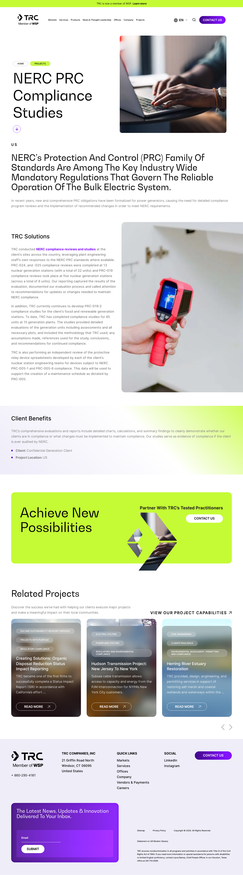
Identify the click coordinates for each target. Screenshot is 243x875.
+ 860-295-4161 (23, 775)
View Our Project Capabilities (188, 612)
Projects (140, 20)
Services (63, 20)
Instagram (172, 766)
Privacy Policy (159, 830)
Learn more (140, 3)
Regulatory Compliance (34, 649)
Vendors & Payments (133, 782)
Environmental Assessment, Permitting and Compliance (195, 652)
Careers (123, 788)
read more (33, 706)
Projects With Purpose (34, 640)
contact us (212, 20)
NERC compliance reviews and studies (66, 249)
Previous (223, 727)
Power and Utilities (107, 643)
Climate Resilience (182, 643)
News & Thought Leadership (97, 20)
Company (128, 20)
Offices (117, 20)
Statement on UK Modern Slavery (152, 841)
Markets (52, 20)
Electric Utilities (106, 634)
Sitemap (141, 830)
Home (20, 63)
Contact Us (204, 518)
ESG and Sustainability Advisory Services (45, 631)
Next (231, 727)
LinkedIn (170, 760)
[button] (178, 20)
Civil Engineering (181, 634)
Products (75, 20)
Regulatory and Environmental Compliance (115, 652)
